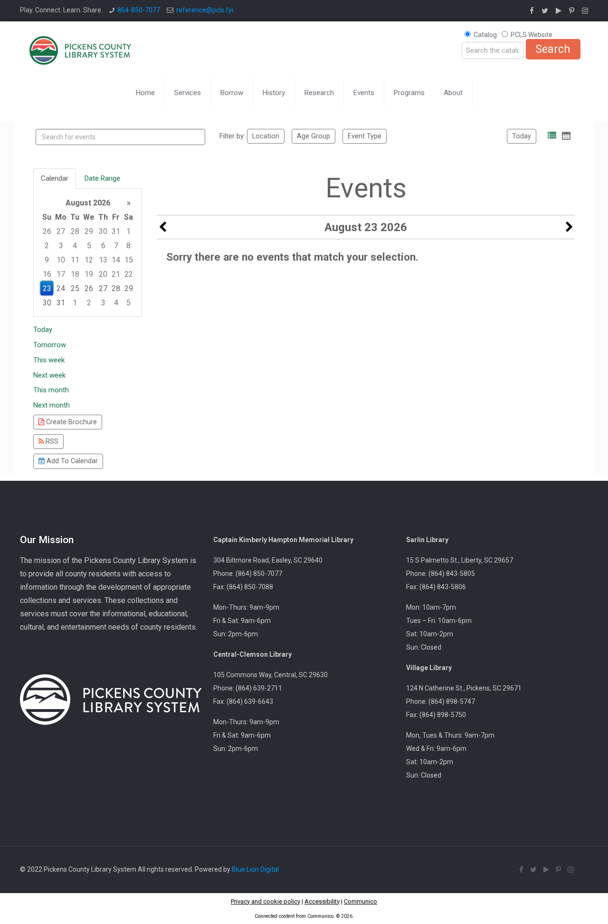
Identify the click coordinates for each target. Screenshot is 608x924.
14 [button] (116, 259)
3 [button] (61, 245)
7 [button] (116, 245)
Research (319, 92)
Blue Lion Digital (255, 869)
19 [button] (89, 274)
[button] (552, 135)
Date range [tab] (102, 178)
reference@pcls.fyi (204, 10)
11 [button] (75, 259)
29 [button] (89, 231)
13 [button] (103, 259)
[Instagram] (585, 11)
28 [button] (75, 231)
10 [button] (61, 259)
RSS (51, 441)
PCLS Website (531, 35)
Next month (51, 405)
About (453, 92)
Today (521, 136)
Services (187, 92)
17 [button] (61, 274)
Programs (409, 92)
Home (145, 92)
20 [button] (103, 274)
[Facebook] (532, 11)
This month (51, 390)
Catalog (485, 35)
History (274, 92)
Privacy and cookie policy (265, 901)
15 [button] (128, 259)
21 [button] (116, 274)
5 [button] (89, 245)
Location (265, 136)
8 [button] (128, 245)
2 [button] (47, 245)
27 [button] (61, 231)
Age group (313, 136)
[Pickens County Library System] (80, 50)
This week (49, 360)
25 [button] (75, 288)
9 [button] (47, 259)
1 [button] (128, 231)
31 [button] (116, 231)
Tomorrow (49, 344)
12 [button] (89, 259)
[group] (87, 252)
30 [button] (103, 231)
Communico (360, 901)
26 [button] (47, 231)
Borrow (231, 92)
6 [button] (103, 245)
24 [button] (61, 288)
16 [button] (47, 274)
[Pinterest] (571, 11)
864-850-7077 (138, 10)
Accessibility (322, 901)
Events (363, 92)
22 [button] (128, 274)
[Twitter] (545, 11)
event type (364, 136)
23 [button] (47, 288)
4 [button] (75, 245)
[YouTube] (558, 11)
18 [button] (75, 274)
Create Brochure (70, 422)
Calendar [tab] (54, 178)
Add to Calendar (71, 461)
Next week (49, 375)
